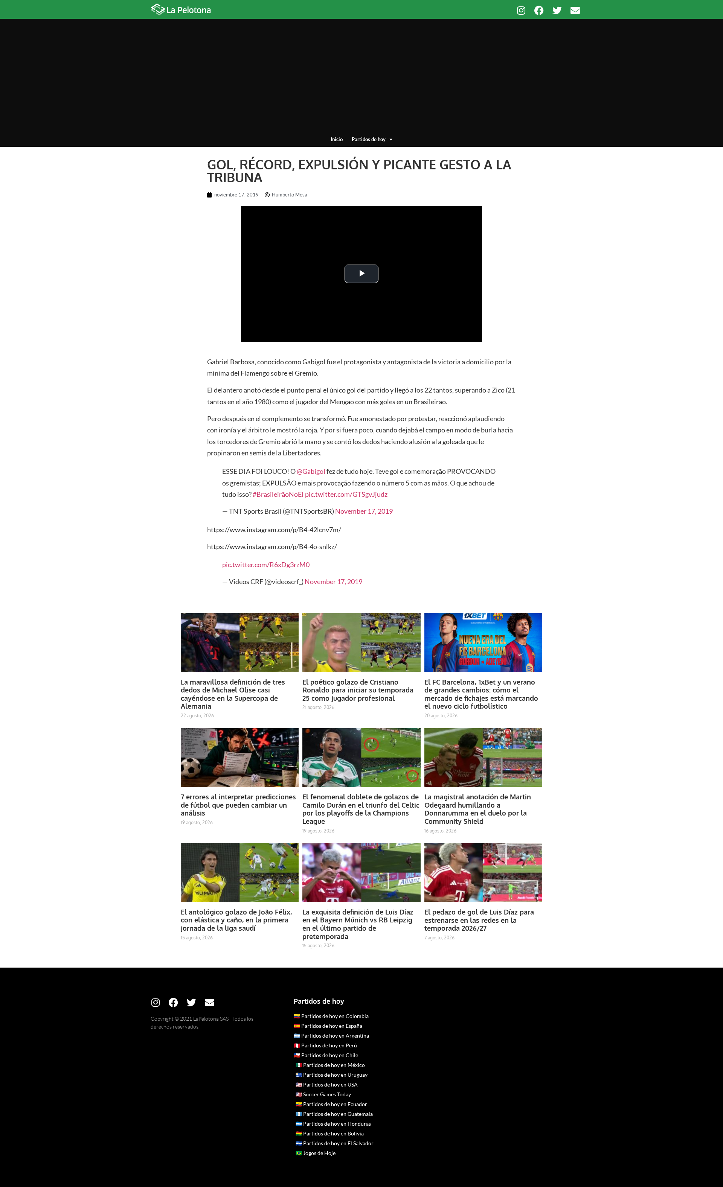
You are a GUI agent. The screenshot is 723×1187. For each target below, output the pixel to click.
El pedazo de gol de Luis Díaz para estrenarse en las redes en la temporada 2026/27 (479, 920)
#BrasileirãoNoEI (278, 494)
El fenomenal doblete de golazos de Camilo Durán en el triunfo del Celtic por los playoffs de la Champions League (360, 809)
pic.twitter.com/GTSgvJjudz (346, 494)
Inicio (337, 139)
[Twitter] (557, 10)
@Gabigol (311, 471)
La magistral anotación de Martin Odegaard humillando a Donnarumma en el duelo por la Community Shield (477, 809)
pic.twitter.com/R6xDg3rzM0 (266, 564)
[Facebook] (539, 10)
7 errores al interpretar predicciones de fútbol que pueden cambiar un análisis (238, 805)
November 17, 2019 (364, 511)
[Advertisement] (361, 79)
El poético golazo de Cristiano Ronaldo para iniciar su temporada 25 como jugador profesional (357, 690)
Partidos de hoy (369, 139)
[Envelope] (575, 10)
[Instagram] (521, 10)
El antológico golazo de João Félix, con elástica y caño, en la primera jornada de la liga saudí (236, 920)
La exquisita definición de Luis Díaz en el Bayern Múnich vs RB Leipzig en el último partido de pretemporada (357, 924)
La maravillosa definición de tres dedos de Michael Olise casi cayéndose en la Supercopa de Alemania (233, 694)
